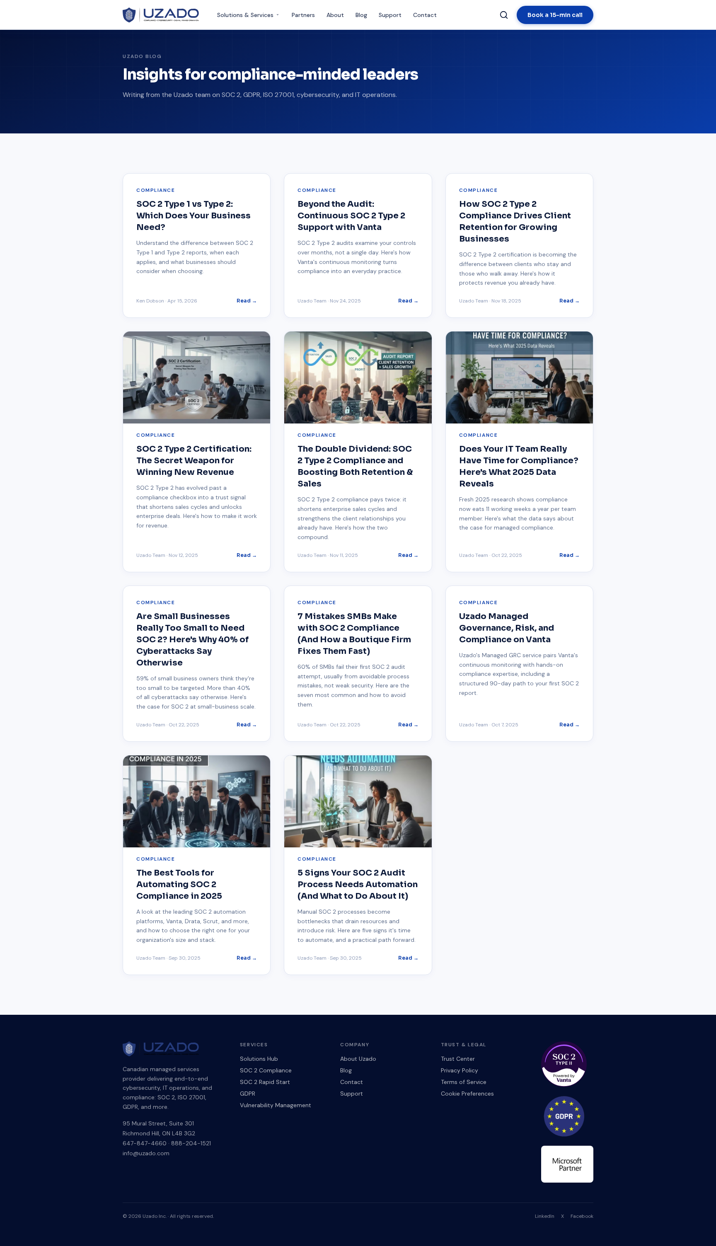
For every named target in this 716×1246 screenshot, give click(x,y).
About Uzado (358, 1058)
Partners (303, 15)
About (335, 15)
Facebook (582, 1216)
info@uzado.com (146, 1153)
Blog (361, 15)
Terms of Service (463, 1082)
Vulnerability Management (275, 1105)
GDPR (247, 1093)
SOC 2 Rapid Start (265, 1082)
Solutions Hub (259, 1058)
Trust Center (458, 1058)
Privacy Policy (459, 1070)
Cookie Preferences (467, 1093)
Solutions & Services (245, 15)
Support (390, 15)
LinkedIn (544, 1216)
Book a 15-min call (555, 15)
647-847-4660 (145, 1143)
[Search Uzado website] (504, 15)
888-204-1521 (191, 1143)
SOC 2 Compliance (266, 1070)
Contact (425, 15)
